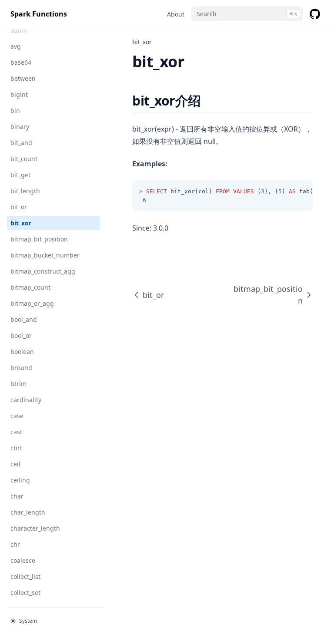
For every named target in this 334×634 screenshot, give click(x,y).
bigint (19, 94)
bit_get (20, 175)
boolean (22, 351)
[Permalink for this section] (208, 100)
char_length (27, 512)
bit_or (18, 207)
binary (19, 126)
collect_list (25, 576)
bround (21, 367)
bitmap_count (30, 287)
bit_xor (20, 223)
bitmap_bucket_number (45, 255)
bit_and (21, 143)
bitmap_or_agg (32, 303)
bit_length (25, 191)
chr (15, 544)
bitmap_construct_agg (42, 271)
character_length (35, 528)
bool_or (21, 335)
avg (15, 46)
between (23, 78)
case (16, 416)
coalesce (22, 560)
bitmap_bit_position (39, 239)
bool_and (23, 319)
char (16, 496)
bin (15, 110)
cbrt (16, 448)
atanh (18, 30)
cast (16, 432)
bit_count (23, 159)
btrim (18, 384)
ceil (15, 464)
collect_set (25, 592)
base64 (20, 62)
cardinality (25, 400)
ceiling (20, 480)
